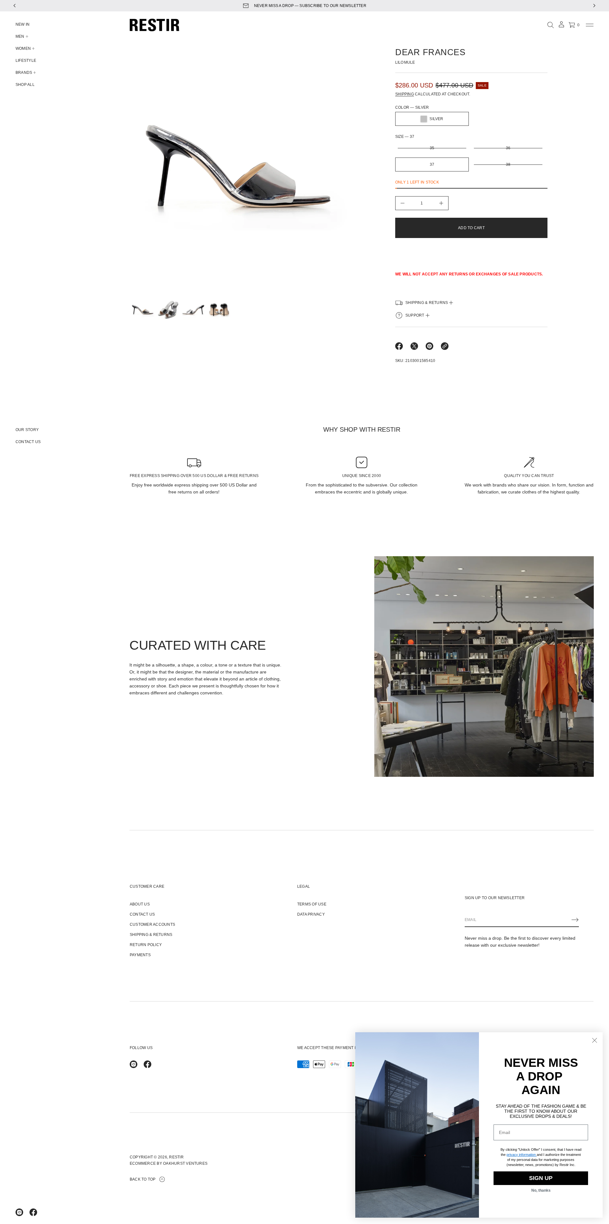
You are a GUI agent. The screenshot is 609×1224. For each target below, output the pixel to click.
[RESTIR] (154, 25)
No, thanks (541, 1190)
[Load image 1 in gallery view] (142, 309)
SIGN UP (541, 1178)
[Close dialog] (594, 1040)
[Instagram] (19, 1212)
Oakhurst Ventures (185, 1163)
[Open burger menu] (589, 25)
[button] (551, 25)
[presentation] (239, 170)
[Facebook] (33, 1212)
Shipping (404, 94)
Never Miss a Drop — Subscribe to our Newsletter (310, 5)
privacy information (521, 1154)
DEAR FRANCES (430, 52)
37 (432, 164)
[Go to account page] (561, 26)
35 (432, 148)
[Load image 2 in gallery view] (167, 309)
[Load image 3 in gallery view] (193, 309)
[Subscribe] (575, 920)
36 (508, 148)
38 (508, 164)
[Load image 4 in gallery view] (218, 309)
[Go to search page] (551, 25)
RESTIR (176, 1157)
